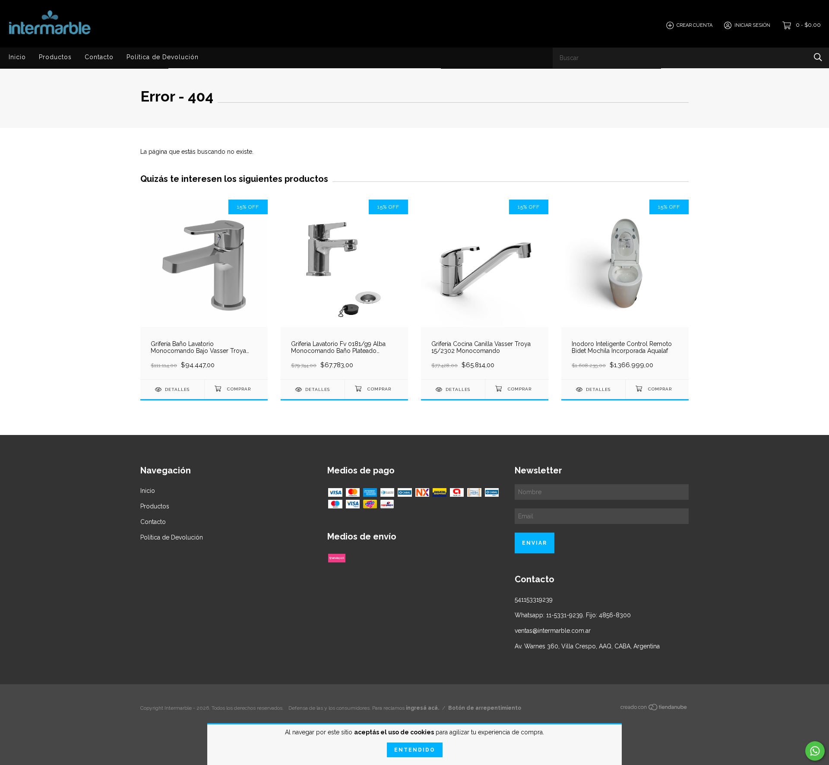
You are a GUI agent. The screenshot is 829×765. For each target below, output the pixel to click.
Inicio (17, 57)
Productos (55, 57)
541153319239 (534, 599)
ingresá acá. (422, 708)
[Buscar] (818, 57)
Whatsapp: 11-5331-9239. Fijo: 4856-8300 (573, 615)
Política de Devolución (163, 57)
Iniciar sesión (752, 25)
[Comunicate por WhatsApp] (815, 751)
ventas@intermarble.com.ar (553, 630)
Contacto (99, 57)
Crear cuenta (694, 25)
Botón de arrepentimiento (484, 708)
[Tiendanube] (654, 708)
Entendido (414, 750)
